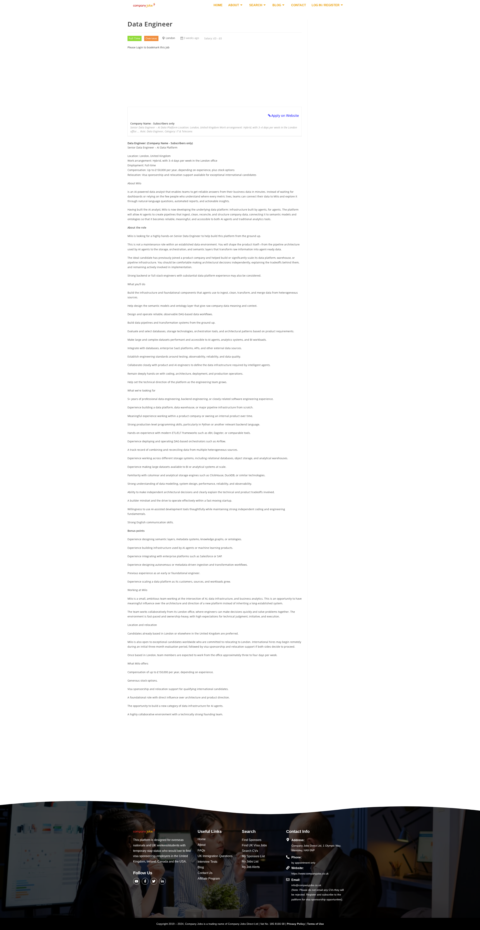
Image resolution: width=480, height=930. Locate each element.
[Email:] (288, 879)
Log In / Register (326, 5)
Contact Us (205, 872)
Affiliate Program (209, 878)
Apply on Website (285, 116)
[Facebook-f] (145, 881)
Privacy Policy (296, 923)
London (170, 38)
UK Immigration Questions (215, 856)
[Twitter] (153, 881)
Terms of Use (315, 923)
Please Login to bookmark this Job (149, 47)
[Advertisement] (215, 76)
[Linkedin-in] (162, 881)
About (233, 5)
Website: (297, 868)
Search (255, 5)
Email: (295, 879)
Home (218, 5)
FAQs (201, 850)
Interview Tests (207, 861)
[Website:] (288, 867)
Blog (276, 5)
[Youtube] (136, 881)
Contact (298, 5)
